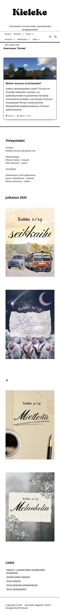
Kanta (28, 34)
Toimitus (17, 34)
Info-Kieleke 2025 (12, 45)
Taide (34, 39)
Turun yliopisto (13, 580)
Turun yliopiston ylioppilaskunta (22, 585)
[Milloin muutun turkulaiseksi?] (30, 69)
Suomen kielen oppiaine (18, 576)
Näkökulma (22, 39)
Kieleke (10, 116)
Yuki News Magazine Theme (37, 605)
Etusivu (8, 34)
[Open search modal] (55, 36)
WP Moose (23, 608)
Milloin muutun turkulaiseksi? (23, 83)
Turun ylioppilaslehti (16, 589)
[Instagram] (50, 37)
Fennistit (8, 39)
